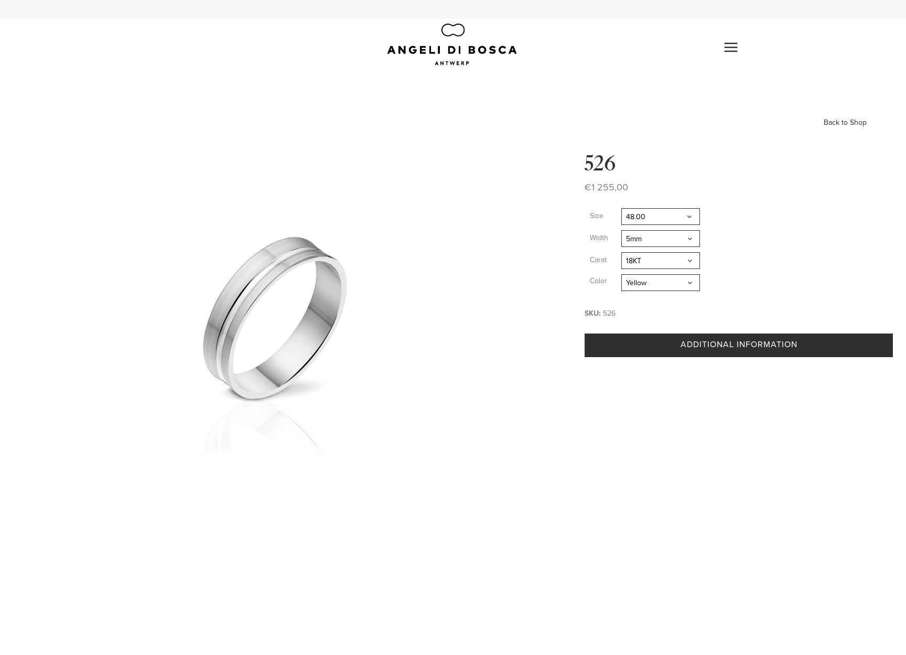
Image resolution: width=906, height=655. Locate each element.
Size (596, 215)
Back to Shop (845, 122)
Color (598, 280)
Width (599, 237)
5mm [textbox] (634, 238)
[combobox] (660, 216)
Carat (598, 259)
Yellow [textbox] (636, 282)
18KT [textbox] (633, 260)
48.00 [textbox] (635, 216)
